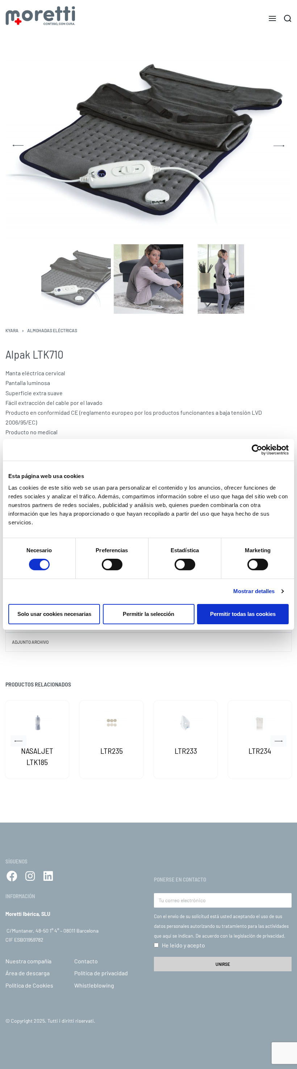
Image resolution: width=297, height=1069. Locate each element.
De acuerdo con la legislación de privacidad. (240, 936)
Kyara (11, 330)
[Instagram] (30, 876)
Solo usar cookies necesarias (54, 614)
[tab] (148, 642)
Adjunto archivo (30, 642)
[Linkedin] (48, 876)
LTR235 (111, 750)
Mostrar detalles (254, 591)
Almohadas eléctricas (52, 330)
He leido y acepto (183, 945)
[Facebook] (11, 876)
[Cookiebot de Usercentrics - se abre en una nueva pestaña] (257, 449)
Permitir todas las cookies (243, 614)
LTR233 (186, 750)
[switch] (112, 564)
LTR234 (259, 750)
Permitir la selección (148, 614)
